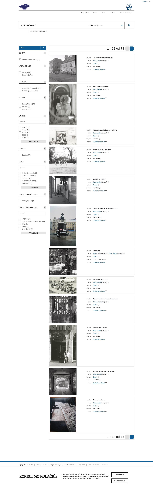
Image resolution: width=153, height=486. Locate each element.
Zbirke (95, 13)
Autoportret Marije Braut (101, 86)
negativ (26, 72)
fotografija (27, 75)
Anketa (112, 13)
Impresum (82, 465)
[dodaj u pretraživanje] (108, 61)
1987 (25, 137)
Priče (104, 13)
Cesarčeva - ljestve (99, 179)
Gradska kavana (29, 181)
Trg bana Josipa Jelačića (33, 221)
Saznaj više (96, 478)
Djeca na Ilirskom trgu (100, 279)
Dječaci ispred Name (100, 327)
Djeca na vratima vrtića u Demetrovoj (105, 299)
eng (148, 1)
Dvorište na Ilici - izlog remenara (103, 371)
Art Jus (26, 106)
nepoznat (27, 109)
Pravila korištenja (126, 13)
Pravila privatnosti (69, 465)
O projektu (84, 13)
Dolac (25, 226)
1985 (25, 135)
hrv (144, 1)
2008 (25, 132)
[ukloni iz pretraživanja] (106, 69)
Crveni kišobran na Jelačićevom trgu (105, 208)
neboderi (26, 178)
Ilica (25, 224)
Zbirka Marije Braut (31, 59)
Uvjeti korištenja (56, 465)
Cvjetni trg (96, 250)
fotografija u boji (30, 91)
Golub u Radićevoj (99, 400)
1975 (25, 127)
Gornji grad (27, 229)
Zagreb (26, 155)
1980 (25, 130)
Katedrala (27, 183)
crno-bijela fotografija (31, 88)
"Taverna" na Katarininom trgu (103, 58)
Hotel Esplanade (29, 173)
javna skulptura (29, 175)
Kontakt (104, 465)
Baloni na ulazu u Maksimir (102, 149)
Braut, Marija (28, 104)
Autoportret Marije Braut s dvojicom (105, 130)
